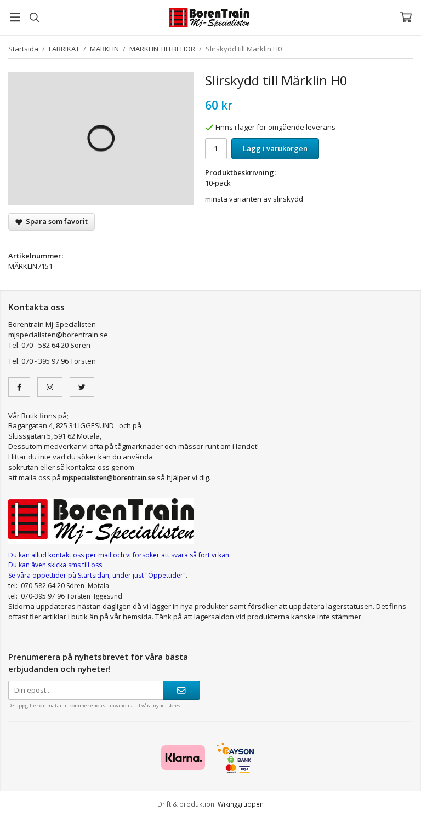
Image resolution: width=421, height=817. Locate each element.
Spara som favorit (55, 221)
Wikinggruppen (241, 803)
